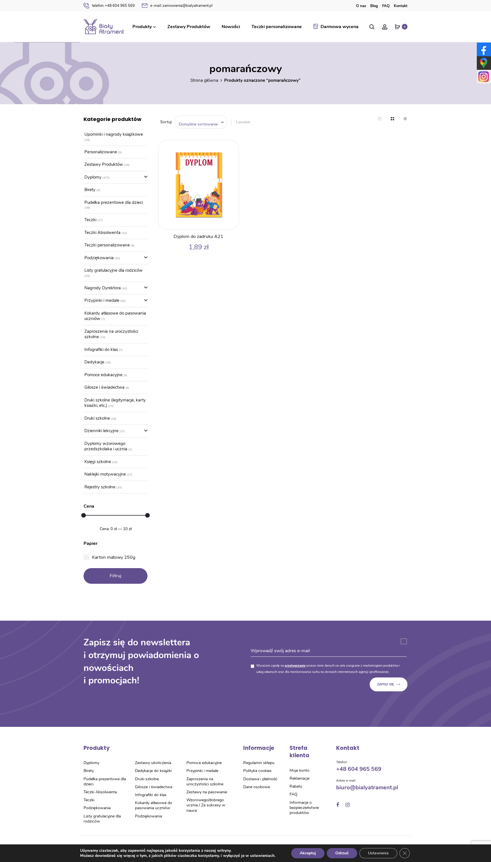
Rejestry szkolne (99, 487)
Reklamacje (299, 778)
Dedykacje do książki (153, 770)
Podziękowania (99, 258)
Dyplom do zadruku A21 (198, 236)
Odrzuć (342, 853)
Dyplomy (92, 177)
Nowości (231, 27)
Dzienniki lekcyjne (101, 431)
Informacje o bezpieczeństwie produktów (304, 807)
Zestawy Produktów (188, 27)
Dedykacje (94, 362)
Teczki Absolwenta (102, 232)
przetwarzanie (295, 666)
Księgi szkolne (97, 462)
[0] (397, 27)
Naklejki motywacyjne (105, 474)
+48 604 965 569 (113, 5)
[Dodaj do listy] (231, 147)
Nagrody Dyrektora (102, 288)
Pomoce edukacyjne (103, 375)
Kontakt (400, 6)
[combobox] (201, 122)
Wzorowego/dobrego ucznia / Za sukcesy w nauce (205, 805)
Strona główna (204, 80)
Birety (89, 190)
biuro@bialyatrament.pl (367, 787)
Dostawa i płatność (260, 779)
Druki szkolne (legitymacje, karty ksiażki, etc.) (115, 403)
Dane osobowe (256, 787)
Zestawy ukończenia (153, 762)
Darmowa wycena (340, 27)
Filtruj (115, 576)
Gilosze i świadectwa (104, 387)
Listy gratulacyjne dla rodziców (113, 270)
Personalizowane (100, 152)
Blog (374, 6)
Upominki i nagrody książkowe (113, 134)
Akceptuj (308, 853)
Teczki (90, 220)
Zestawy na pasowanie (206, 792)
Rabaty (296, 786)
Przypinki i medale (101, 300)
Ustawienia (378, 853)
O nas (361, 6)
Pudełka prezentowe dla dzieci (113, 202)
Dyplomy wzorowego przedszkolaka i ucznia (105, 446)
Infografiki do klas (101, 349)
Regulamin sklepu (258, 762)
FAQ (386, 6)
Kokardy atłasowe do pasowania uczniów (115, 316)
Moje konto (299, 770)
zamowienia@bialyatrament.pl (181, 5)
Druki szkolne (97, 418)
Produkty (142, 27)
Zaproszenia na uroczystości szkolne (111, 334)
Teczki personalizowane (276, 27)
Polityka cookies (257, 770)
